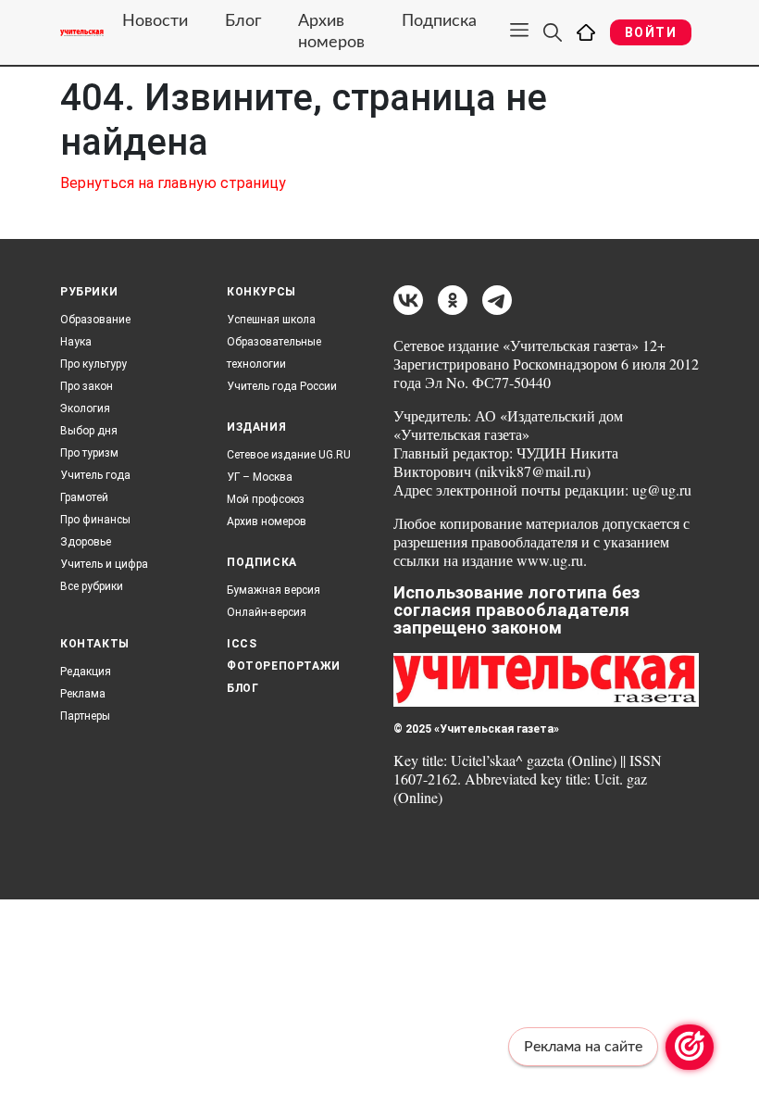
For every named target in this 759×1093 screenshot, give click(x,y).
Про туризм (89, 452)
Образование (95, 319)
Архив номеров (331, 32)
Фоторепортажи (284, 666)
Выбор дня (89, 430)
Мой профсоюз (266, 499)
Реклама (83, 693)
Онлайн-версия (266, 612)
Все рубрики (91, 586)
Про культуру (93, 364)
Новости (155, 21)
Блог (243, 21)
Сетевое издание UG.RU (289, 454)
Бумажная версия (273, 590)
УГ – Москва (259, 477)
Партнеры (85, 716)
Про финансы (95, 519)
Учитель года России (282, 386)
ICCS (241, 643)
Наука (76, 341)
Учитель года (95, 475)
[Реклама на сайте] (690, 1047)
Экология (85, 408)
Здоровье (85, 541)
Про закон (86, 386)
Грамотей (84, 497)
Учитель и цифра (104, 564)
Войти (651, 32)
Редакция (85, 671)
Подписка (439, 21)
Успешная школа (271, 319)
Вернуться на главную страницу (173, 183)
